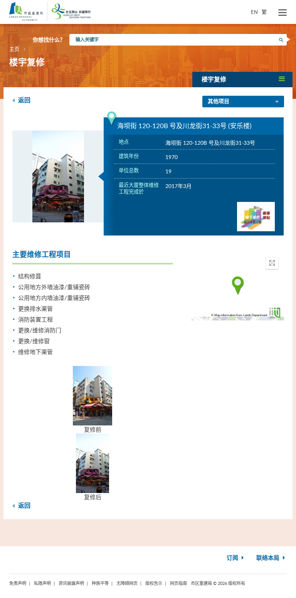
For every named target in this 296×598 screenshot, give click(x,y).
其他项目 (218, 101)
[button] (242, 79)
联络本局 (268, 558)
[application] (238, 285)
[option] (58, 176)
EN (254, 11)
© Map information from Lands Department (239, 315)
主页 (14, 49)
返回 (23, 100)
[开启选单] (282, 13)
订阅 (233, 558)
